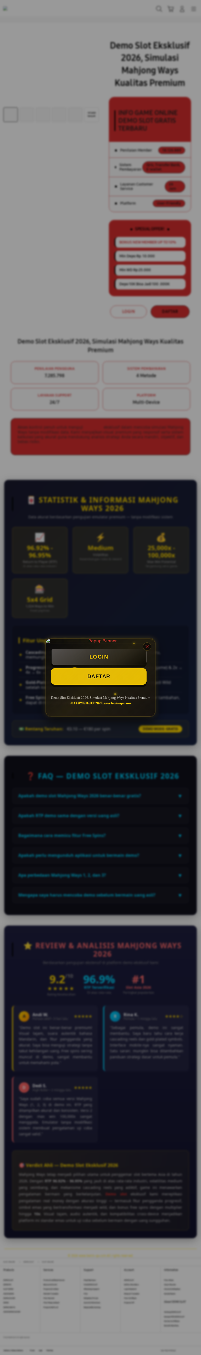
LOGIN (99, 657)
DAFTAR (98, 676)
